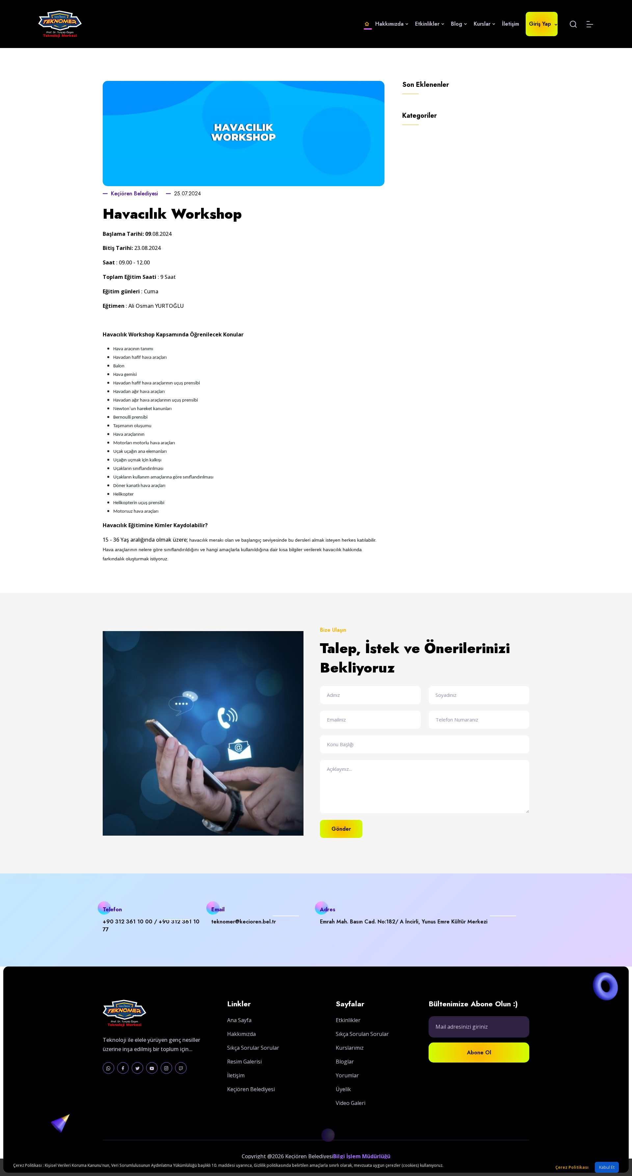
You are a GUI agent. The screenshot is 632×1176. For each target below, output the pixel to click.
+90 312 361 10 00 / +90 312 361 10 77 (151, 925)
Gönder (341, 829)
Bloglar (345, 1061)
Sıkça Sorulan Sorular (362, 1034)
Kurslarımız (350, 1047)
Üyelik (343, 1089)
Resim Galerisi (244, 1061)
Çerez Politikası (572, 1167)
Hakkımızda (241, 1034)
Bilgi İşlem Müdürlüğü (361, 1156)
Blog (457, 24)
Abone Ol (479, 1052)
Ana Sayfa (239, 1020)
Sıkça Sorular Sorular (253, 1047)
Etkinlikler (428, 24)
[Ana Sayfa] (367, 24)
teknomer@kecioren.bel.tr (243, 921)
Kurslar (483, 24)
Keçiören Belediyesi (134, 193)
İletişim (510, 24)
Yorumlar (347, 1075)
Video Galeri (350, 1103)
